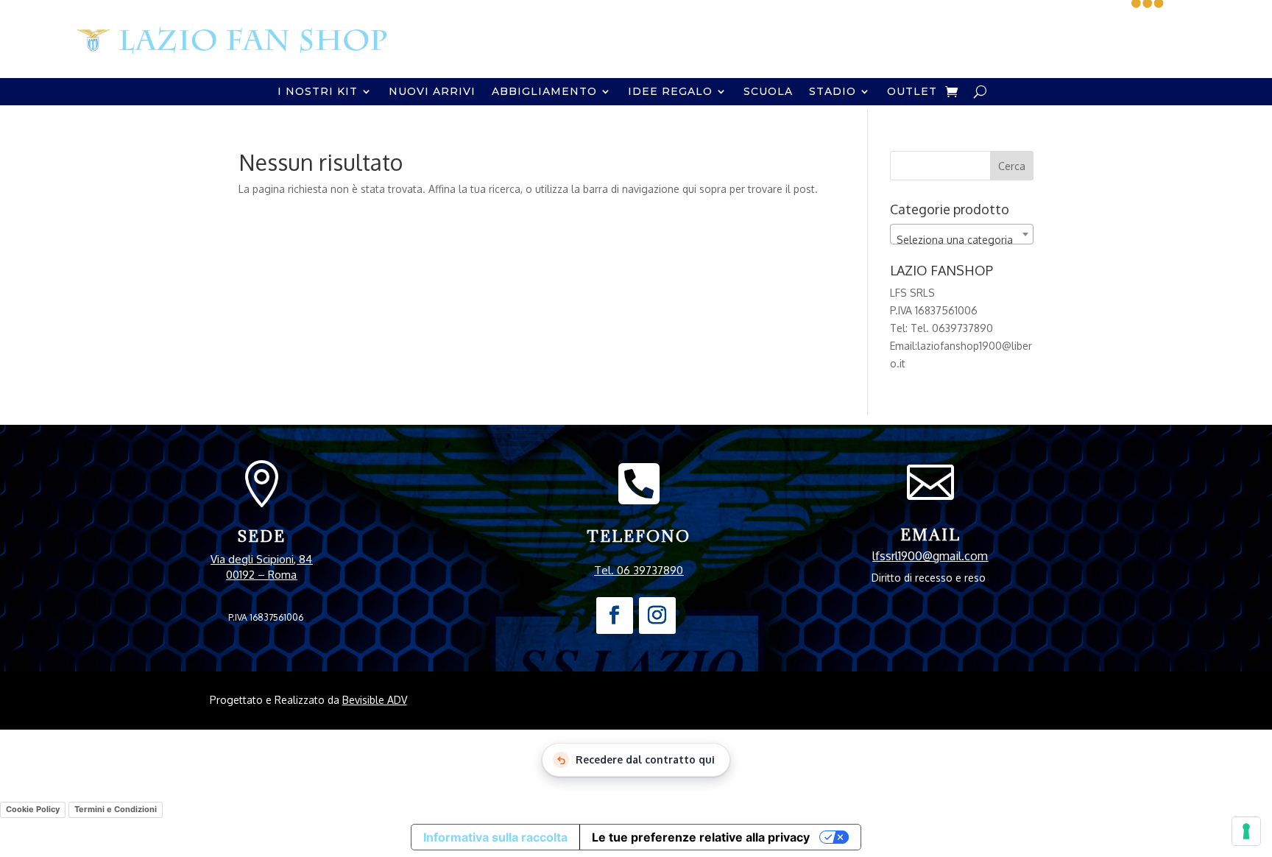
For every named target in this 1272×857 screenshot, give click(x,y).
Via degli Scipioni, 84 (261, 559)
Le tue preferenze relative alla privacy (701, 837)
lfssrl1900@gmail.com (930, 556)
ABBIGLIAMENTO (544, 92)
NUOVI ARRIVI (432, 92)
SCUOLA (768, 92)
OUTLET (912, 92)
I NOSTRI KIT (318, 92)
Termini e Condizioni (115, 809)
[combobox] (962, 234)
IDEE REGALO (670, 92)
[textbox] (962, 240)
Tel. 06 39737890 (638, 570)
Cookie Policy (33, 809)
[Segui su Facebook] (614, 615)
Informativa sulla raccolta (495, 837)
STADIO (832, 92)
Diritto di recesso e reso (929, 577)
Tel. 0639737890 (952, 328)
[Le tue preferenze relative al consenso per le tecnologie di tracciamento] (1246, 831)
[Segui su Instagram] (657, 615)
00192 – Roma (261, 575)
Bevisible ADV (374, 700)
